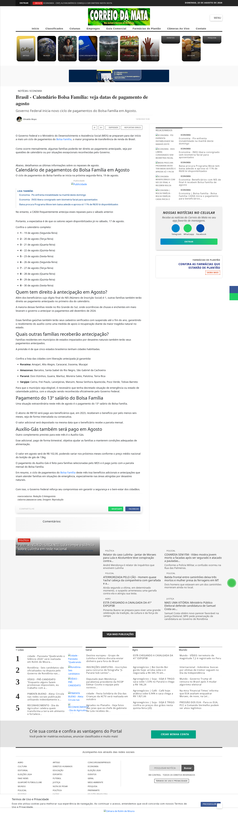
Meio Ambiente (95, 782)
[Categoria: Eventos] (170, 43)
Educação (57, 770)
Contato (201, 28)
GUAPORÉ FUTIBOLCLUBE (29, 782)
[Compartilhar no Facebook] (233, 289)
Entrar (24, 3)
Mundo (21, 786)
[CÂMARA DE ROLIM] (119, 75)
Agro (20, 762)
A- (95, 127)
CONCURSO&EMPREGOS (99, 762)
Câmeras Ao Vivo (178, 28)
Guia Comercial (116, 28)
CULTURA (22, 766)
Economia (92, 766)
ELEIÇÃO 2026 (94, 770)
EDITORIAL (22, 770)
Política (57, 790)
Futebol (56, 778)
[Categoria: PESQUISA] (212, 43)
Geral (90, 778)
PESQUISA (92, 786)
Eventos (91, 774)
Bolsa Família (63, 139)
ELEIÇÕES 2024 (24, 774)
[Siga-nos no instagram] (29, 17)
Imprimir (113, 127)
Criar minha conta (174, 734)
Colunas (75, 28)
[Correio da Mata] (119, 16)
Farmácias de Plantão (147, 28)
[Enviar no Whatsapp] (233, 296)
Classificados (54, 28)
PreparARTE (93, 790)
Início (35, 28)
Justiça (56, 782)
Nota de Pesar (60, 786)
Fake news (22, 778)
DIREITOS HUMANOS (62, 766)
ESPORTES (57, 774)
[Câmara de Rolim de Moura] (119, 810)
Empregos (93, 28)
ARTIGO (56, 762)
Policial (22, 790)
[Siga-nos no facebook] (19, 17)
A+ (101, 127)
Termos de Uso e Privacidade (171, 780)
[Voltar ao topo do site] (234, 488)
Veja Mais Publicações (120, 634)
